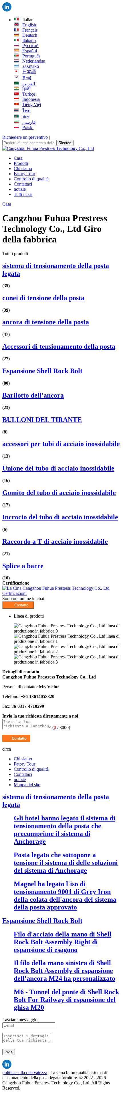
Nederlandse (33, 61)
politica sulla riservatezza (24, 1072)
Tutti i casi (23, 194)
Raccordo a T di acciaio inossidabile (55, 541)
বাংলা (25, 116)
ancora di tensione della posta (45, 322)
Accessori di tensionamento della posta (58, 346)
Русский (30, 45)
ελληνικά (30, 66)
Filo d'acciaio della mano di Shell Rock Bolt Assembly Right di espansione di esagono (62, 941)
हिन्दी (26, 88)
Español (29, 50)
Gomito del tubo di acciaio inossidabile (59, 492)
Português (31, 55)
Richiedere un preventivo (25, 137)
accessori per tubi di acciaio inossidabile (61, 444)
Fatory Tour (24, 173)
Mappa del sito (27, 784)
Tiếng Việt (31, 104)
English (29, 24)
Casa (18, 158)
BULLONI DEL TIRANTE (42, 419)
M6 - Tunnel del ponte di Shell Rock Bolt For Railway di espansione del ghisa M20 (66, 999)
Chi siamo (23, 168)
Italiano (29, 40)
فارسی (29, 122)
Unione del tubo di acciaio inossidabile (58, 468)
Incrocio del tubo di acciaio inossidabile (60, 517)
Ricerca (65, 143)
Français (29, 30)
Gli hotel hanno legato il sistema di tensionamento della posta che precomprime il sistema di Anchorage (64, 829)
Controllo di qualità (31, 178)
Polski (27, 127)
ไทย (26, 110)
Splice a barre (22, 566)
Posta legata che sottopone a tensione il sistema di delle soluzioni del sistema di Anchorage (66, 862)
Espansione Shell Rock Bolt (42, 371)
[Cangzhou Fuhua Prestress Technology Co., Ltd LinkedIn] (6, 9)
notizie (20, 189)
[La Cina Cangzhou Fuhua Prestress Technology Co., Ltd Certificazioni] (61, 593)
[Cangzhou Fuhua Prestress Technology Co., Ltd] (48, 148)
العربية (28, 83)
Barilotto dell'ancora (33, 395)
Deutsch (29, 35)
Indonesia (31, 99)
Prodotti (21, 163)
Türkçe (28, 94)
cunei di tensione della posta (43, 298)
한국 (26, 77)
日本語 (29, 71)
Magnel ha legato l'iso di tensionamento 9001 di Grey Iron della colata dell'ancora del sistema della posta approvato (65, 895)
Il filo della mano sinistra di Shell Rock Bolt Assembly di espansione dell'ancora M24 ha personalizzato (64, 970)
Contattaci (23, 184)
